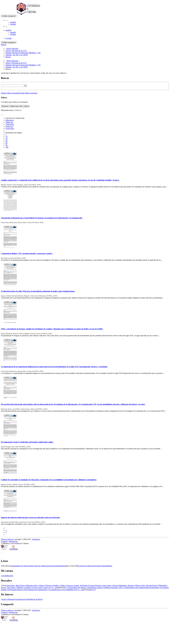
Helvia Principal (12, 61)
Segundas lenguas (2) (17, 590)
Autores (52, 566)
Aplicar (26, 106)
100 (7, 147)
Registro (10, 576)
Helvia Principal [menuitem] (12, 49)
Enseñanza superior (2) (97, 588)
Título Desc (10, 124)
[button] (6, 20)
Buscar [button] (3, 45)
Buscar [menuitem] (8, 57)
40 (6, 141)
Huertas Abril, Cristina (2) (36, 585)
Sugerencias (13, 541)
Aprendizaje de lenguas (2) (79, 588)
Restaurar (5, 106)
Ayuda (26, 599)
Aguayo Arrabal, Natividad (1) (78, 585)
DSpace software (7, 539)
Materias (63, 566)
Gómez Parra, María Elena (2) (16, 585)
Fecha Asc (9, 126)
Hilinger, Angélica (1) (25, 588)
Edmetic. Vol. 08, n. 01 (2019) (17, 67)
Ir (25, 86)
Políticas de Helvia (36, 599)
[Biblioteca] (4, 550)
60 (6, 143)
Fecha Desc (10, 128)
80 (6, 145)
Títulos (57, 566)
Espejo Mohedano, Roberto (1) (124, 585)
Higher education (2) (113, 588)
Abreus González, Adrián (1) (56, 585)
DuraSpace (36, 539)
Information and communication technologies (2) (144, 588)
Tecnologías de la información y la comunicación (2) (44, 590)
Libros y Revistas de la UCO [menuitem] (16, 51)
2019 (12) (92, 590)
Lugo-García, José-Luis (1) (43, 588)
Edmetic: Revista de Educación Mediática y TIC (23, 65)
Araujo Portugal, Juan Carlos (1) (101, 585)
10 (6, 137)
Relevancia (10, 120)
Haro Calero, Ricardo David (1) (147, 585)
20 (6, 139)
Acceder (4, 576)
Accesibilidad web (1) (71, 590)
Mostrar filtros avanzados (10, 93)
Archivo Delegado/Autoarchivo (12, 599)
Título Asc (9, 122)
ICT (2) (123, 588)
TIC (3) (66, 588)
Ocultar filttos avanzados (28, 93)
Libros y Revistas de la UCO (16, 63)
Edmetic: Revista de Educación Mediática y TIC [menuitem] (23, 53)
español (13, 22)
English (13, 24)
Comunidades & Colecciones (20, 566)
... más (55, 588)
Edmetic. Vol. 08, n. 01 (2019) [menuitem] (17, 55)
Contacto (4, 541)
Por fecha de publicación (40, 566)
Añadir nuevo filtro (16, 106)
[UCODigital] (14, 550)
